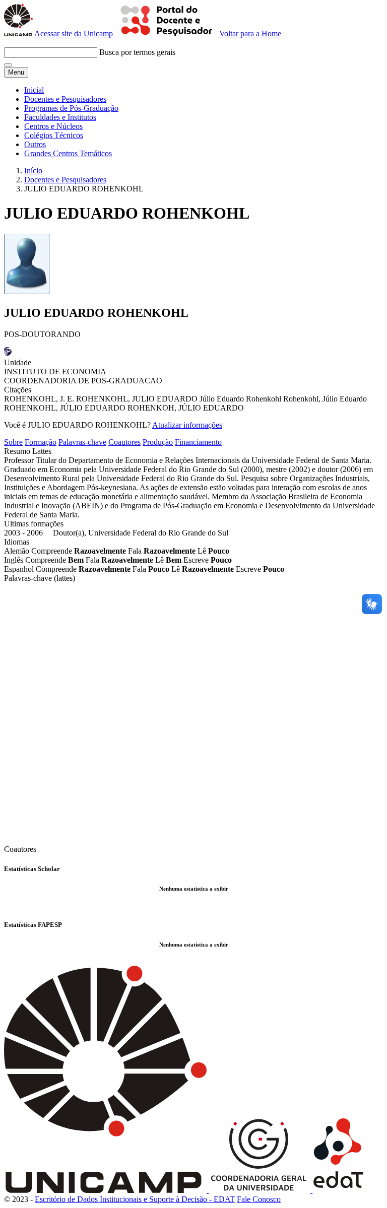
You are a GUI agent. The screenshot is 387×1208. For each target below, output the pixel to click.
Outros (35, 144)
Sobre (13, 442)
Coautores (124, 442)
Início (33, 170)
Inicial (34, 90)
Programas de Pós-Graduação (71, 108)
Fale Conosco (259, 1199)
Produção (158, 442)
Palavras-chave (82, 442)
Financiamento (198, 442)
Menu (16, 72)
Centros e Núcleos (53, 126)
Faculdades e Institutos (60, 117)
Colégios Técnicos (53, 135)
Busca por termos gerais (137, 52)
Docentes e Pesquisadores (65, 99)
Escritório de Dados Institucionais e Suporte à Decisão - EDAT (135, 1199)
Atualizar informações (187, 425)
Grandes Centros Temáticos (68, 153)
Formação (40, 442)
